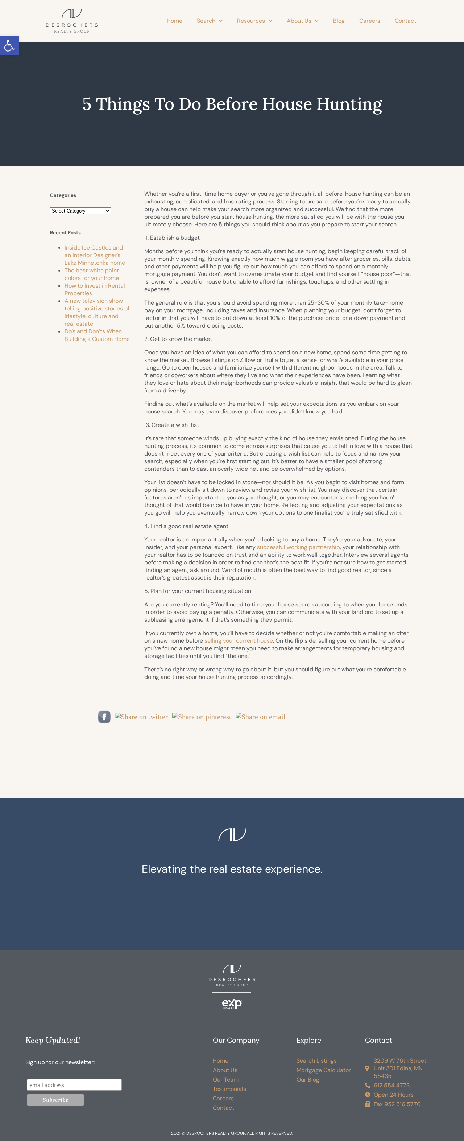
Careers (369, 21)
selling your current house (238, 640)
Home (174, 21)
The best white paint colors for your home (92, 274)
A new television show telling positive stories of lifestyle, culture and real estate (97, 312)
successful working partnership (298, 547)
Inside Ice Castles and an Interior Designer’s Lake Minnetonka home (95, 255)
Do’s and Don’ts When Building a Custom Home (97, 335)
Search (206, 21)
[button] (9, 45)
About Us (299, 21)
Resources (251, 21)
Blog (339, 21)
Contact (405, 21)
